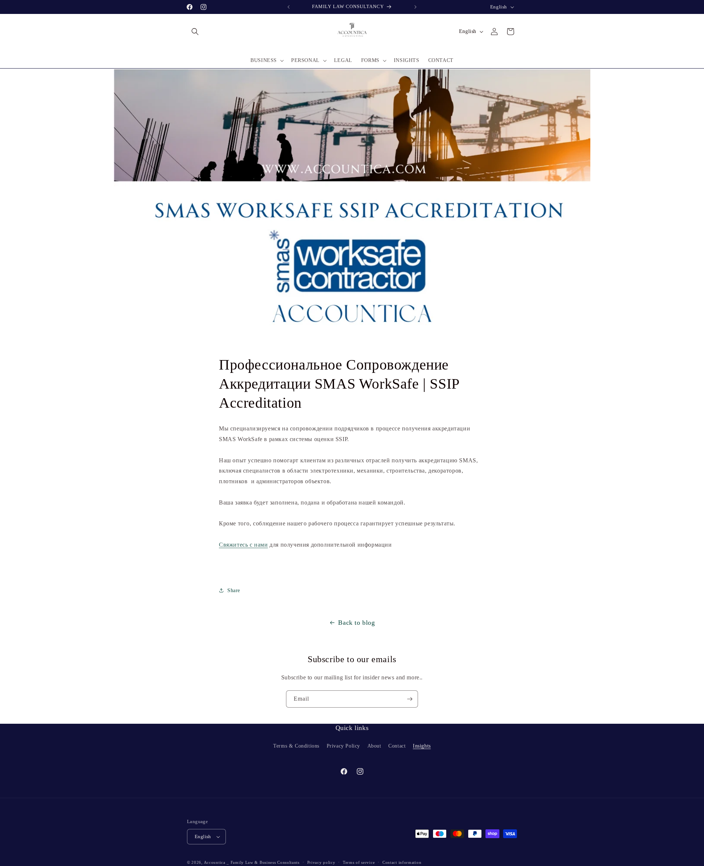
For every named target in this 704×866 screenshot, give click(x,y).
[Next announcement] (415, 7)
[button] (195, 31)
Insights (422, 746)
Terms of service (359, 862)
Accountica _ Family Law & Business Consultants (252, 862)
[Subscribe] (410, 699)
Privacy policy (321, 862)
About (374, 746)
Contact (397, 746)
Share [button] (233, 590)
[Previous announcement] (288, 7)
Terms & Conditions (296, 746)
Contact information (401, 862)
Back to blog (356, 622)
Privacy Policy (343, 746)
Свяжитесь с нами (243, 545)
